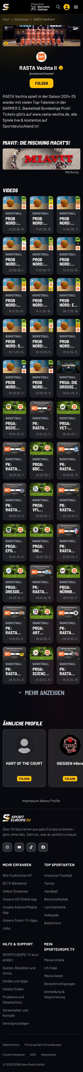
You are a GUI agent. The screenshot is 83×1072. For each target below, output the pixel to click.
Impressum (48, 1054)
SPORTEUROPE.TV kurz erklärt (21, 957)
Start (6, 19)
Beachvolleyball (56, 899)
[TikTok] (31, 847)
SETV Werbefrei (15, 883)
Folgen (41, 83)
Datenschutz (11, 1044)
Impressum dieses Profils (41, 801)
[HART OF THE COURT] (24, 745)
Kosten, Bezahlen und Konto (19, 970)
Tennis (49, 883)
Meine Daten (53, 976)
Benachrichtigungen (59, 984)
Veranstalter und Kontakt (15, 1013)
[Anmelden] (67, 7)
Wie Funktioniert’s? (17, 875)
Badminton (52, 923)
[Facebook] (43, 847)
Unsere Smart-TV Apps (20, 920)
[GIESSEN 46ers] (70, 745)
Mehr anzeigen (44, 692)
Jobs (6, 928)
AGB (33, 1054)
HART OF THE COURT (24, 763)
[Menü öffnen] (75, 7)
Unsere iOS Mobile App (20, 899)
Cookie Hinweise (14, 1054)
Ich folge (50, 968)
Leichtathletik (55, 907)
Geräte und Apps (15, 981)
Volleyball (51, 915)
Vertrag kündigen (16, 1023)
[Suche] (58, 7)
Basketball (22, 19)
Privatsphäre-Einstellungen (43, 1044)
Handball (51, 891)
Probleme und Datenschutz (13, 999)
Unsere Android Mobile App (20, 910)
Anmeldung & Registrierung (54, 994)
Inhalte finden (13, 989)
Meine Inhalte (54, 960)
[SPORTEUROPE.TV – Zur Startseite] (6, 7)
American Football (58, 875)
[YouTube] (19, 847)
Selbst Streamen (15, 891)
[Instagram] (7, 847)
